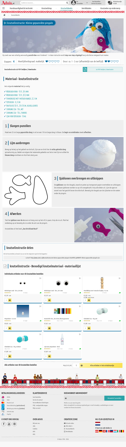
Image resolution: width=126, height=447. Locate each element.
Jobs (34, 426)
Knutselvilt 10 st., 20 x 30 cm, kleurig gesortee (22, 105)
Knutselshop (47, 8)
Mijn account (36, 408)
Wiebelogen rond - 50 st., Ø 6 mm (17, 91)
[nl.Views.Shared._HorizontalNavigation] (4, 15)
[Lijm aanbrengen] (99, 154)
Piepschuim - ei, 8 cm (13, 102)
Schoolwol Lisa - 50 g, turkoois (16, 112)
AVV (34, 431)
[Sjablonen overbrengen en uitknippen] (27, 189)
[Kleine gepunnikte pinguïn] (63, 35)
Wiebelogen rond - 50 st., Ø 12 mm (17, 95)
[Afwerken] (99, 225)
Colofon (35, 429)
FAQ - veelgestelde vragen (40, 405)
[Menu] (3, 8)
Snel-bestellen (96, 1)
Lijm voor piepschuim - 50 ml (16, 116)
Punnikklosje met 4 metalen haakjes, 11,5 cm (21, 98)
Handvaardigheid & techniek (21, 8)
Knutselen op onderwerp (110, 8)
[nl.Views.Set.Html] (40, 278)
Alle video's (69, 426)
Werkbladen (86, 8)
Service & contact (96, 3)
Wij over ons (36, 423)
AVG (34, 434)
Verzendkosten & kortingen (40, 402)
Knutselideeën (66, 8)
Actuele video (70, 423)
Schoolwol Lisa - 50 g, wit (14, 109)
